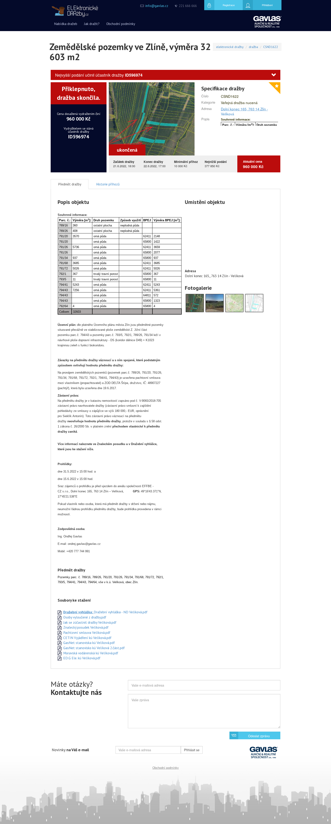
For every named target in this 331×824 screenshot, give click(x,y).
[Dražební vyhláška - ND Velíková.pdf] (59, 612)
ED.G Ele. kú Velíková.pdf (81, 658)
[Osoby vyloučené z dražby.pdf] (59, 617)
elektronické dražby (230, 47)
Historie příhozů (108, 184)
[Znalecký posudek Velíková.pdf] (59, 627)
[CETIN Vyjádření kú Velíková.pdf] (59, 637)
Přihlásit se (192, 750)
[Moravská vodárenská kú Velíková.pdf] (59, 653)
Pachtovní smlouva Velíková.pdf (86, 632)
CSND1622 (270, 47)
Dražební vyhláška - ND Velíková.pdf (105, 612)
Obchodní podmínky (165, 767)
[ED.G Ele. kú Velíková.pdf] (59, 658)
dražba (253, 47)
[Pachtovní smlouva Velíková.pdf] (59, 632)
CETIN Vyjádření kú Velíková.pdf (86, 637)
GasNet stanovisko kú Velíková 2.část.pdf (93, 648)
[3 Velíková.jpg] (234, 302)
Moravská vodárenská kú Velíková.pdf (90, 653)
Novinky (70, 750)
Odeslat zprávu (259, 736)
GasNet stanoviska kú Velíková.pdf (88, 642)
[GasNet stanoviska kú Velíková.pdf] (59, 642)
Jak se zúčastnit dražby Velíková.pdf (89, 622)
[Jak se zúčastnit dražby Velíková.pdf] (59, 622)
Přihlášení (267, 5)
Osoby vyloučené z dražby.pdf (84, 617)
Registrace (229, 5)
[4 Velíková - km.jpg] (254, 302)
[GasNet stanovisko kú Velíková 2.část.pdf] (59, 648)
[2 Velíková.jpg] (214, 302)
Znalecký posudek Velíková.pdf (85, 627)
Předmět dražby (69, 184)
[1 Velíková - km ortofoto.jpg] (195, 302)
